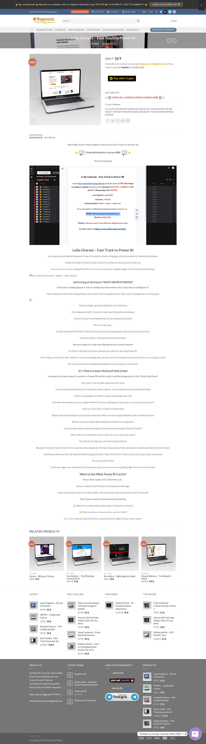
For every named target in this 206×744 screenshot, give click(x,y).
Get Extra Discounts (113, 30)
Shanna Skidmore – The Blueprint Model (156, 577)
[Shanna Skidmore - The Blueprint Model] (158, 554)
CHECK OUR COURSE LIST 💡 (166, 4)
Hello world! (81, 691)
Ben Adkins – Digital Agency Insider (120, 576)
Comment (79, 694)
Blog (144, 12)
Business (109, 43)
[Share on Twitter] (112, 121)
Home (95, 43)
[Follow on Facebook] (156, 12)
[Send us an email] (165, 12)
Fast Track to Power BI (118, 109)
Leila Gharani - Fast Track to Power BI (153, 109)
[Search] (32, 30)
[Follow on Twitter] (161, 12)
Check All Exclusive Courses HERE (103, 152)
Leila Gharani (133, 109)
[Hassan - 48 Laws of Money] (46, 554)
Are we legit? (133, 30)
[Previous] (29, 562)
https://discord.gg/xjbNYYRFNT (45, 694)
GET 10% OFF (112, 92)
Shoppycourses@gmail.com (49, 700)
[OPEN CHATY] (195, 734)
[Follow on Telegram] (170, 12)
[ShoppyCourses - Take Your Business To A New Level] (43, 21)
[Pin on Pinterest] (123, 121)
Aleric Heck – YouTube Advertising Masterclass (86, 683)
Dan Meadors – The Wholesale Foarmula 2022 (80, 577)
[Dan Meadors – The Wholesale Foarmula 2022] (84, 554)
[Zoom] (33, 122)
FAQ (151, 12)
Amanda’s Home (44, 30)
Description (35, 137)
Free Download (76, 30)
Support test (80, 673)
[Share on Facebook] (107, 121)
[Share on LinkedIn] (128, 121)
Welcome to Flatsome (85, 700)
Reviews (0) (49, 137)
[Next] (176, 562)
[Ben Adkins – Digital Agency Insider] (121, 554)
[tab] (35, 137)
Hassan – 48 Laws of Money (41, 576)
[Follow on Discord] (174, 12)
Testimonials (93, 30)
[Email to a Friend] (117, 121)
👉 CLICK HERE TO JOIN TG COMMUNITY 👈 (126, 4)
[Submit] (138, 20)
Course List (60, 30)
